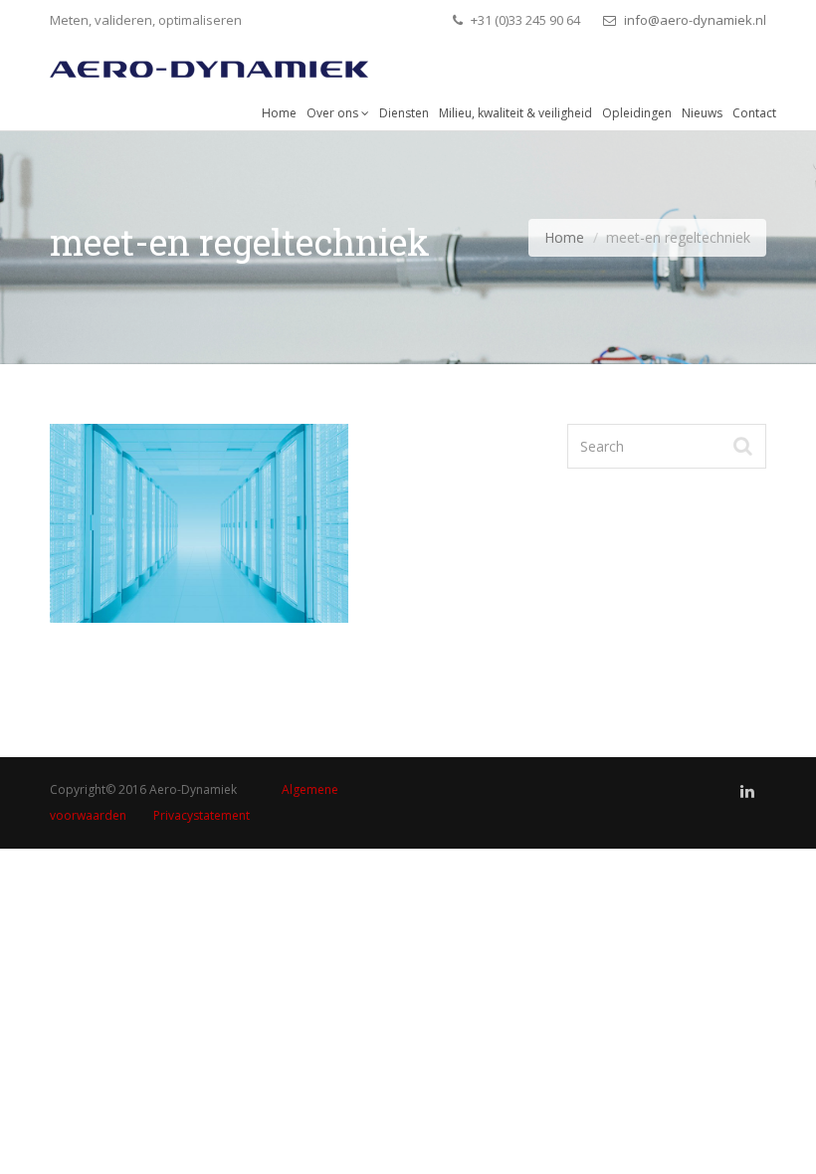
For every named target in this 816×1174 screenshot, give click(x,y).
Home (279, 112)
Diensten (404, 112)
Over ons (333, 112)
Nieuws (702, 112)
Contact (754, 112)
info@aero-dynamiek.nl (693, 20)
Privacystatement (201, 815)
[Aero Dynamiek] (209, 64)
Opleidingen (637, 112)
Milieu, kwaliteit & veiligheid (515, 112)
